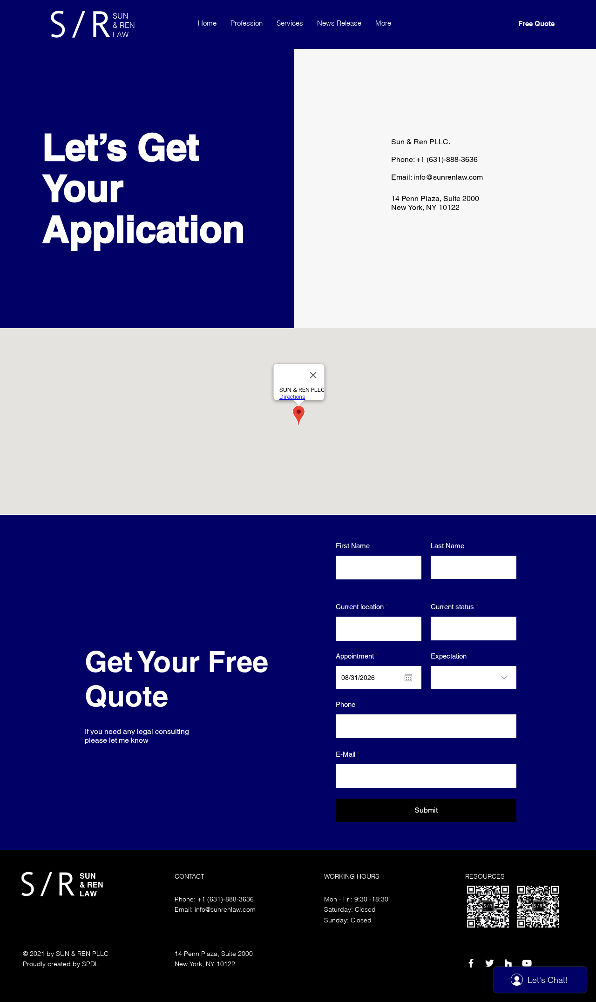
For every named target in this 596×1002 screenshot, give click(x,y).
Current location (360, 606)
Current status (452, 606)
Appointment (359, 655)
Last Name (447, 545)
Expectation (449, 655)
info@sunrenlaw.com (448, 177)
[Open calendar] (408, 677)
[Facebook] (471, 963)
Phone (345, 704)
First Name (353, 545)
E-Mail (345, 754)
